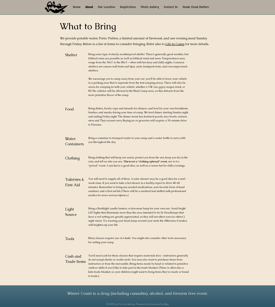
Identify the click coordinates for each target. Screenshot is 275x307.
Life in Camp (175, 44)
